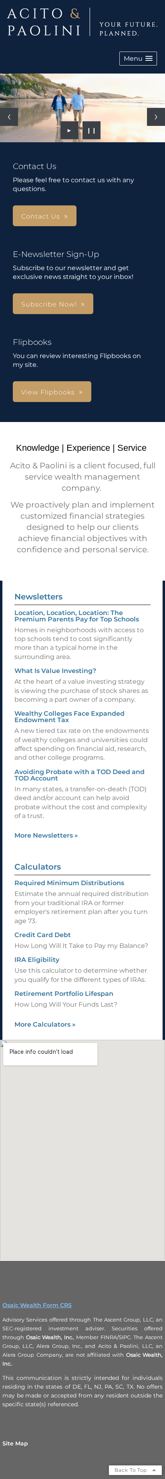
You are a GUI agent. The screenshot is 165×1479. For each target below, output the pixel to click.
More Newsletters (46, 835)
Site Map (15, 1443)
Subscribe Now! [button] (49, 304)
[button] (138, 59)
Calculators (37, 867)
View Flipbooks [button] (48, 392)
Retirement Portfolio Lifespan (63, 993)
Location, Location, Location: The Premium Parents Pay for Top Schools (76, 616)
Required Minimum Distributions (69, 883)
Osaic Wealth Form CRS (37, 1305)
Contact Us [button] (40, 216)
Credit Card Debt (42, 935)
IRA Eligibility (36, 959)
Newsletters (38, 596)
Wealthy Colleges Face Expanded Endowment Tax (69, 717)
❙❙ (92, 130)
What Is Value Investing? (55, 671)
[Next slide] (156, 117)
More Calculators (45, 1024)
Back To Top (132, 1470)
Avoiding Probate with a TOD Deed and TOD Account (79, 775)
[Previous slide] (9, 117)
